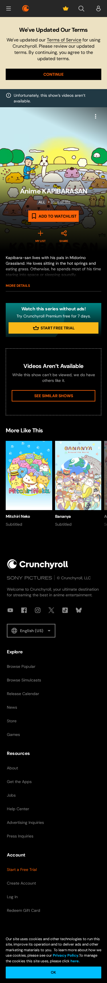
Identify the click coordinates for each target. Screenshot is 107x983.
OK (53, 972)
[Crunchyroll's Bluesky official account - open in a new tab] (79, 610)
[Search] (81, 8)
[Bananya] (78, 484)
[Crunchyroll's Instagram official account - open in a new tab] (38, 610)
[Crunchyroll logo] (25, 8)
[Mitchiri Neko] (29, 484)
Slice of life (60, 201)
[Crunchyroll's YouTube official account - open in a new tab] (10, 610)
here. (75, 961)
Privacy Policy (65, 955)
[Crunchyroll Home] (37, 564)
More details (18, 285)
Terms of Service (64, 40)
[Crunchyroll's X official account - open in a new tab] (51, 610)
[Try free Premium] (65, 8)
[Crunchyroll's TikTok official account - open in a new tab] (65, 610)
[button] (8, 8)
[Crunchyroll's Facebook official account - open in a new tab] (24, 610)
